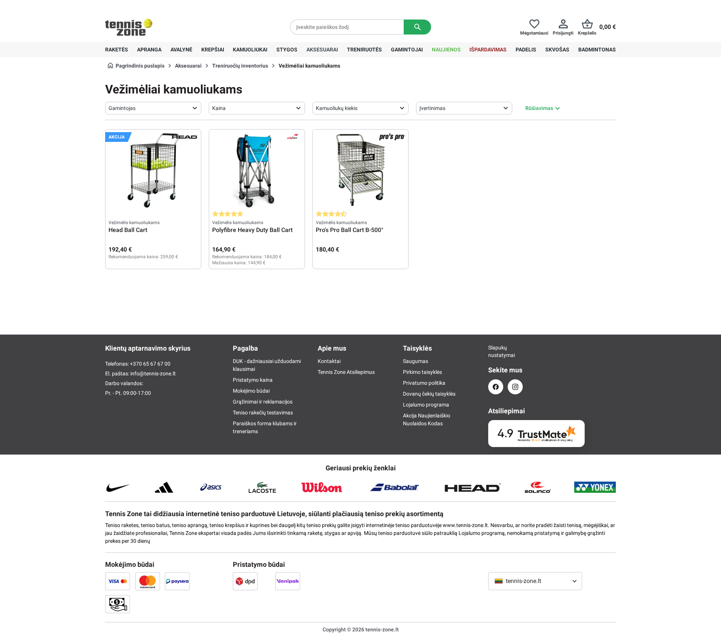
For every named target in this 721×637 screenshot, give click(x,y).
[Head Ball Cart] (153, 170)
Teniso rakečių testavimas (263, 413)
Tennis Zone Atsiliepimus (346, 372)
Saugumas (415, 361)
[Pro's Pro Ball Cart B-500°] (360, 170)
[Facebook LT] (495, 387)
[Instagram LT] (515, 387)
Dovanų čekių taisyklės (429, 394)
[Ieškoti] (417, 27)
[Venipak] (287, 581)
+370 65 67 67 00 (161, 6)
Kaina (219, 108)
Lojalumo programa (426, 405)
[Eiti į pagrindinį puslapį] (128, 27)
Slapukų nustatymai (495, 351)
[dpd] (245, 581)
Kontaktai (329, 361)
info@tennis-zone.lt (153, 373)
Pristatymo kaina (253, 380)
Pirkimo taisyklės (422, 372)
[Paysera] (177, 581)
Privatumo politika (424, 383)
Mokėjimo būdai (251, 391)
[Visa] (117, 581)
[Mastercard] (147, 581)
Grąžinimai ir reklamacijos (263, 402)
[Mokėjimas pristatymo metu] (117, 604)
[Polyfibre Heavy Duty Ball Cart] (257, 170)
